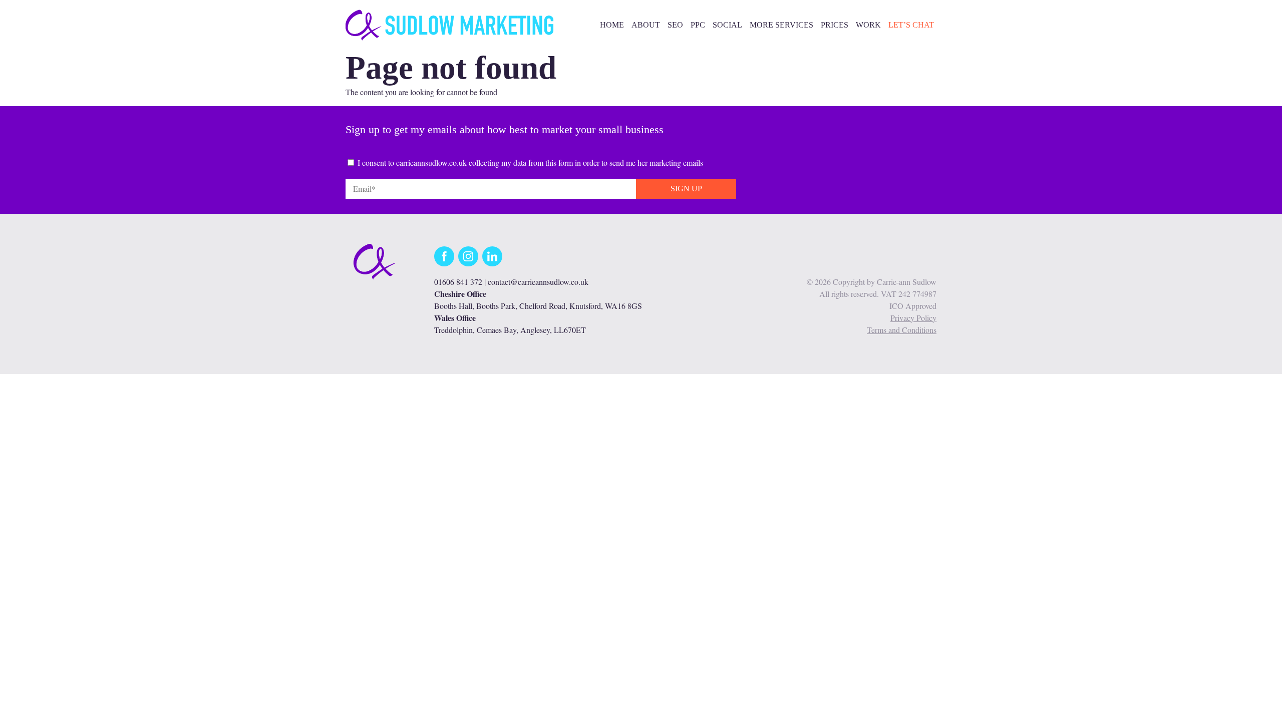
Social (727, 25)
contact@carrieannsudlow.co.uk (538, 281)
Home (612, 25)
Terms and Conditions (901, 329)
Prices (834, 25)
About (645, 25)
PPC (698, 25)
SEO (675, 25)
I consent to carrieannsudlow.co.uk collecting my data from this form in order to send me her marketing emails (530, 162)
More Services (781, 25)
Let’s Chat (911, 25)
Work (868, 25)
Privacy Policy (913, 317)
